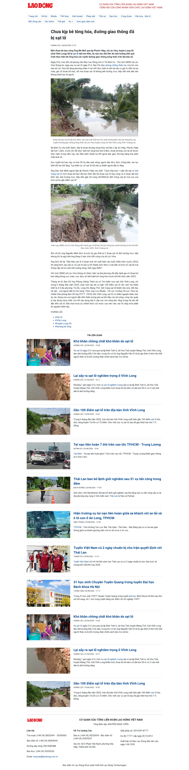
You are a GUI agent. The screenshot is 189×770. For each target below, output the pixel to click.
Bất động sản (34, 21)
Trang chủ (33, 16)
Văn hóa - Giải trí (143, 16)
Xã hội (44, 16)
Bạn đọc (113, 16)
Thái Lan (113, 496)
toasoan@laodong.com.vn (45, 756)
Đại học (133, 596)
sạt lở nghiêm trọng (113, 385)
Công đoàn (126, 16)
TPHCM (77, 527)
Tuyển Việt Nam (81, 561)
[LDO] (48, 353)
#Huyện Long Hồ (63, 323)
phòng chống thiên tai (115, 65)
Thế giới (61, 21)
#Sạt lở (58, 317)
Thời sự (102, 16)
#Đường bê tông (63, 326)
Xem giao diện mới (85, 21)
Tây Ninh (78, 453)
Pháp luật (90, 16)
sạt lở (75, 53)
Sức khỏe (49, 21)
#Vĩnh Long (60, 320)
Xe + (71, 21)
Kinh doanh (77, 16)
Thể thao (64, 16)
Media (54, 16)
